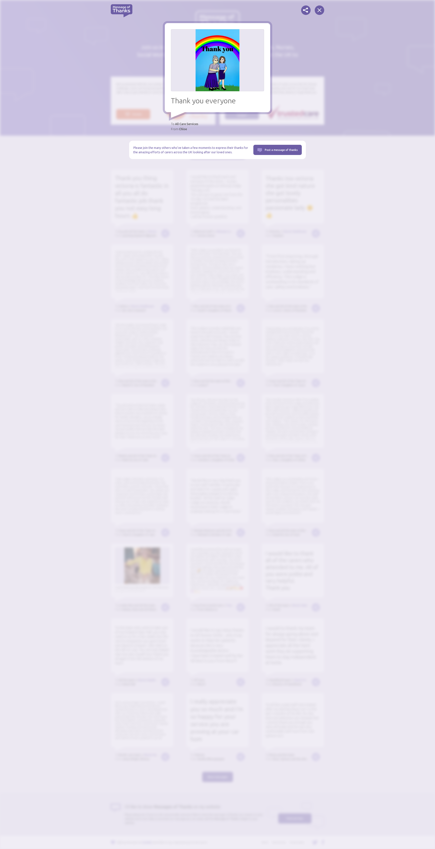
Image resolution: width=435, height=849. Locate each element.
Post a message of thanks (281, 149)
